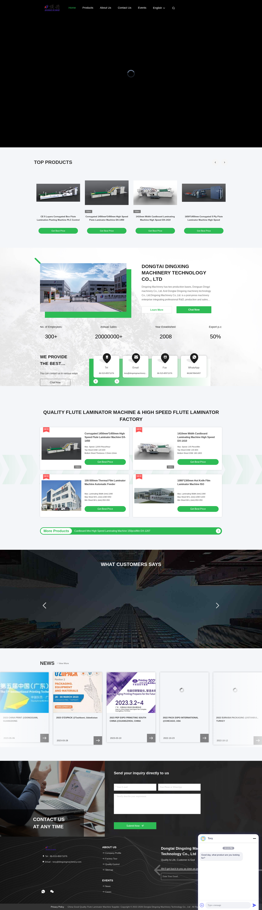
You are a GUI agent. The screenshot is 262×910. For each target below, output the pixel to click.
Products (87, 7)
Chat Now (55, 382)
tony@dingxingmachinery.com (136, 373)
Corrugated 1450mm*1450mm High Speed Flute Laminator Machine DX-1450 (105, 437)
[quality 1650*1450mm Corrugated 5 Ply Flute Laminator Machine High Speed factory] (204, 192)
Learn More (156, 310)
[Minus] (254, 838)
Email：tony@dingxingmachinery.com (63, 862)
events (142, 7)
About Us (105, 7)
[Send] (254, 905)
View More (64, 663)
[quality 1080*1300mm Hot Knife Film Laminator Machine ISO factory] (154, 495)
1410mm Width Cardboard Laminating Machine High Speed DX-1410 (196, 437)
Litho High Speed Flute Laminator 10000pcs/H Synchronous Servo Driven (114, 531)
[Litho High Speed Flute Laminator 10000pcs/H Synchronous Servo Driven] (218, 531)
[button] (224, 162)
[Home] (52, 7)
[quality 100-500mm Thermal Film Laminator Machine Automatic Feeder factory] (61, 495)
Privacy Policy (57, 907)
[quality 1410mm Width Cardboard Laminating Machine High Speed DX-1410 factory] (155, 192)
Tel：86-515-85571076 (56, 856)
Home (72, 7)
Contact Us (124, 7)
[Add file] (202, 905)
